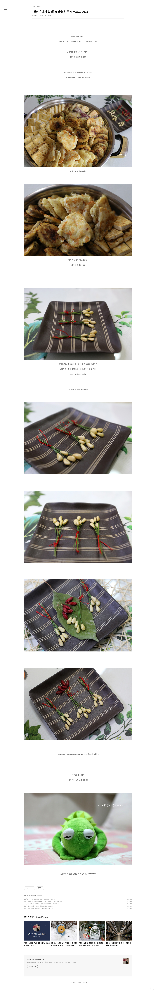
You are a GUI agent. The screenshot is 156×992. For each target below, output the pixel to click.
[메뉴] (6, 9)
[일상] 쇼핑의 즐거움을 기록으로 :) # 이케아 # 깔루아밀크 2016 (40, 904)
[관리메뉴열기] (152, 988)
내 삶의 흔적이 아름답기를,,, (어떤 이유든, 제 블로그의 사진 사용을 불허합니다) (52, 962)
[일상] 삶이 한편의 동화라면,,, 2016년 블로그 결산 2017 (38, 899)
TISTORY (78, 982)
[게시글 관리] (33, 888)
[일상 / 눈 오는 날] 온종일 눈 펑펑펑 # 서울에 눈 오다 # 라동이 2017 (42, 901)
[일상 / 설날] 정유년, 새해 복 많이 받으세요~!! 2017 (37, 908)
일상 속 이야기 (28, 895)
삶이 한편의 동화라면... (36, 959)
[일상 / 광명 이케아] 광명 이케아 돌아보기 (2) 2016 (37, 906)
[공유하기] (30, 888)
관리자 (85, 982)
